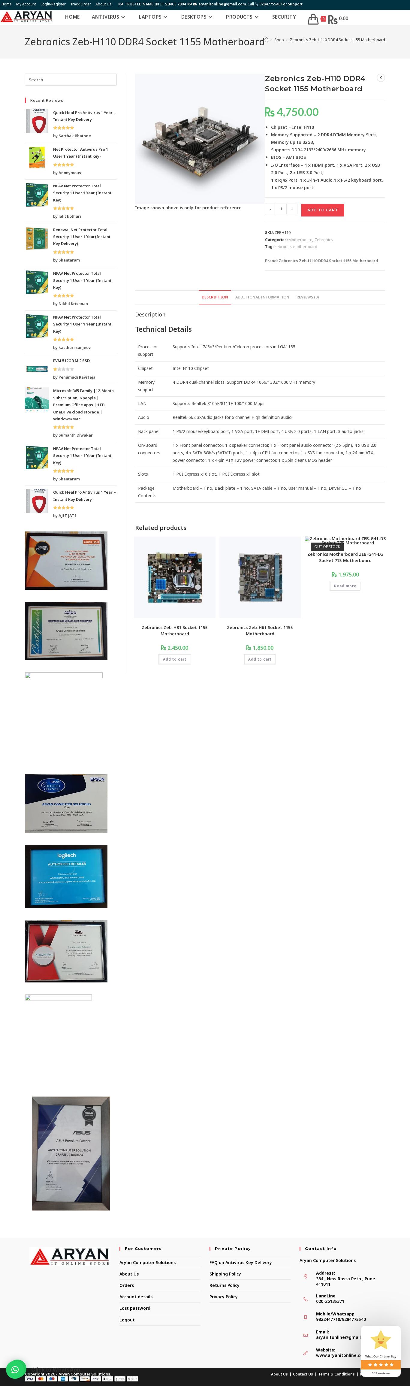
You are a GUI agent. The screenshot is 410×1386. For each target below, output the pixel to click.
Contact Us (303, 1374)
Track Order (80, 4)
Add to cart (322, 210)
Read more (345, 586)
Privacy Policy (224, 1297)
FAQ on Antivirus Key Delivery (241, 1262)
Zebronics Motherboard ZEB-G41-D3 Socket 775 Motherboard (345, 557)
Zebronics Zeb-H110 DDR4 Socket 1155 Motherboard (337, 39)
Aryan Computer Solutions (147, 1262)
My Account (26, 4)
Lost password (134, 1308)
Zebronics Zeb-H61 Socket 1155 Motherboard (260, 631)
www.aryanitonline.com (341, 1355)
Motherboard (300, 239)
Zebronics (324, 239)
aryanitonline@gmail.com (343, 1337)
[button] (15, 1370)
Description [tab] (215, 297)
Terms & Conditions (336, 1374)
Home (7, 4)
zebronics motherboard (295, 246)
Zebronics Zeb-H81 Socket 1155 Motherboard (175, 631)
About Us (103, 4)
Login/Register (53, 4)
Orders (126, 1285)
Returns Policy (225, 1285)
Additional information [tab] (262, 297)
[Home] (266, 39)
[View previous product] (381, 78)
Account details (135, 1297)
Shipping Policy (225, 1274)
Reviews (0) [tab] (308, 297)
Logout (127, 1320)
